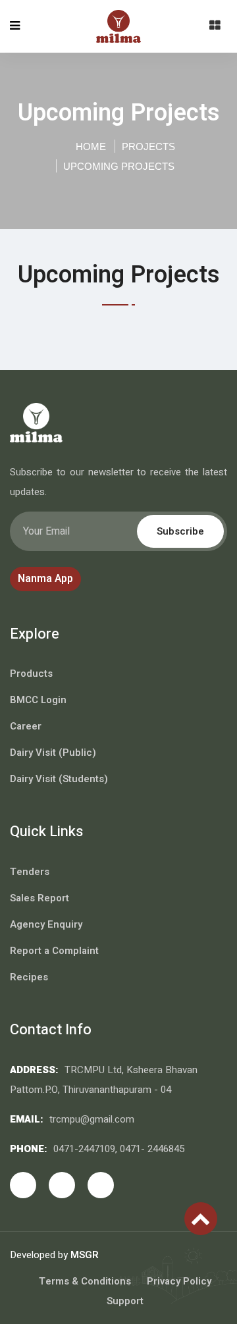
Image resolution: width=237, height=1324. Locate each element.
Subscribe (180, 531)
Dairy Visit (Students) (59, 779)
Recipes (29, 977)
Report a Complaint (54, 950)
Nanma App (45, 579)
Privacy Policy (179, 1281)
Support (125, 1301)
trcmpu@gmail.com (91, 1119)
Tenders (29, 871)
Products (31, 673)
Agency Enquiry (46, 924)
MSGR (84, 1255)
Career (25, 726)
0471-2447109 (84, 1149)
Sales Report (39, 898)
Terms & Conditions (85, 1281)
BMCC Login (38, 700)
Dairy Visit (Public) (53, 752)
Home (89, 146)
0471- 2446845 (152, 1149)
